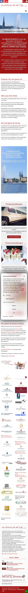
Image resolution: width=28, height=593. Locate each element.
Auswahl (14, 309)
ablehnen (14, 305)
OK (14, 312)
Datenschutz (5, 316)
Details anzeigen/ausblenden (8, 302)
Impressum (11, 316)
